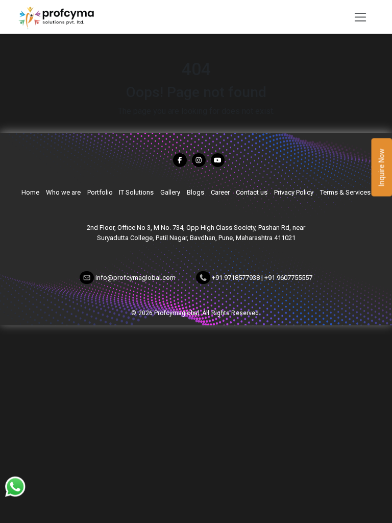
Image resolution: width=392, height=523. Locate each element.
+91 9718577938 (236, 278)
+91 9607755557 (288, 278)
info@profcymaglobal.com (135, 278)
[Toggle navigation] (358, 17)
